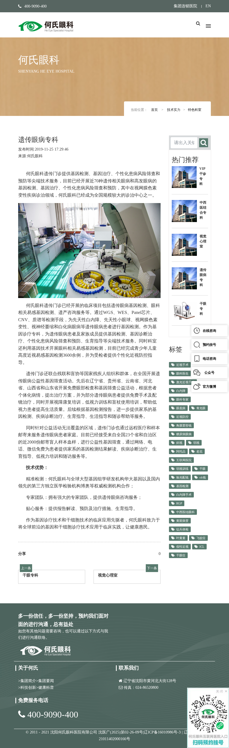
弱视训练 (182, 468)
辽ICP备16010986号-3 (163, 732)
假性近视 (182, 546)
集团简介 (28, 681)
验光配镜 (182, 477)
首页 (154, 110)
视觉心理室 (108, 575)
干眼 (202, 468)
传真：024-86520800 (141, 687)
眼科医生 (182, 373)
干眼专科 (30, 575)
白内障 (180, 390)
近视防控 (182, 416)
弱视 (196, 442)
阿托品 (180, 451)
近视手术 (182, 364)
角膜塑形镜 (184, 425)
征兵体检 (182, 529)
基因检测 (182, 486)
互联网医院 (184, 460)
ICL (201, 546)
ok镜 (202, 477)
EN (208, 6)
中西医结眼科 (185, 512)
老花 (199, 451)
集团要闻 (46, 681)
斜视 (179, 442)
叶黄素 (180, 538)
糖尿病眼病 (184, 434)
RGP (179, 503)
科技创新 (28, 687)
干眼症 (180, 555)
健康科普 (46, 687)
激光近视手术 (185, 382)
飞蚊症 (201, 538)
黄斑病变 (182, 520)
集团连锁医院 (185, 6)
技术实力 (173, 110)
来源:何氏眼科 (30, 156)
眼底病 (180, 408)
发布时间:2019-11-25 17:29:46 (43, 149)
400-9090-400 (52, 714)
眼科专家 (182, 399)
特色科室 (194, 110)
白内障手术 (184, 494)
